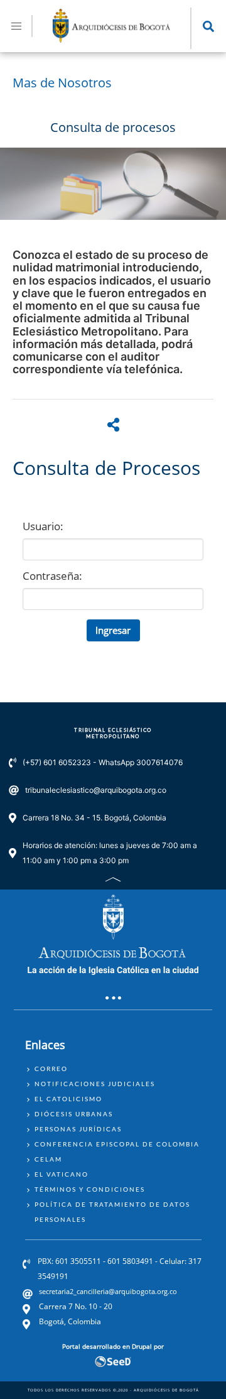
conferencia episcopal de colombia (117, 1144)
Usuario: (43, 526)
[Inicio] (112, 39)
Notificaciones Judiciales (95, 1083)
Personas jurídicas (78, 1129)
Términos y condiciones (90, 1189)
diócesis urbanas (74, 1114)
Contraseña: (52, 576)
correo (51, 1068)
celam (48, 1159)
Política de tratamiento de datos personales (112, 1211)
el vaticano (62, 1174)
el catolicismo (68, 1098)
